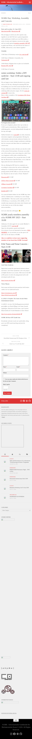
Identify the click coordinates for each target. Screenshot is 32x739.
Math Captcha (6, 384)
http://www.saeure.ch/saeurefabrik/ (11, 314)
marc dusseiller (7, 24)
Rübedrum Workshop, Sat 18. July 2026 (19, 487)
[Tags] (27, 454)
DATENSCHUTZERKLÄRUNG (9, 713)
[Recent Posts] (5, 454)
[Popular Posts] (12, 454)
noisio (15, 134)
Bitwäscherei (15, 31)
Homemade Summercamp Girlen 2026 (19, 478)
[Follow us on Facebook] (24, 401)
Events (3, 13)
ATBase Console (5, 184)
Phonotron (4, 177)
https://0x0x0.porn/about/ (8, 295)
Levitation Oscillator (7, 187)
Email (18, 367)
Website (5, 372)
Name (5, 367)
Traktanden (4, 60)
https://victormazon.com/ (8, 293)
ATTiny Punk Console (7, 180)
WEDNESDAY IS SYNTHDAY (17, 496)
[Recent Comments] (19, 454)
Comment (5, 355)
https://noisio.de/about (7, 280)
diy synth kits (23, 54)
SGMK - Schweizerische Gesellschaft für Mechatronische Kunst (12, 2)
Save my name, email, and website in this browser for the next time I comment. (15, 380)
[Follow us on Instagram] (21, 401)
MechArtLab (4, 31)
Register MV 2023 (6, 65)
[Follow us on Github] (30, 401)
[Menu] (30, 2)
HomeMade (13, 467)
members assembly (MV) (21, 43)
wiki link (14, 226)
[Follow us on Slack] (27, 401)
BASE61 (3, 191)
